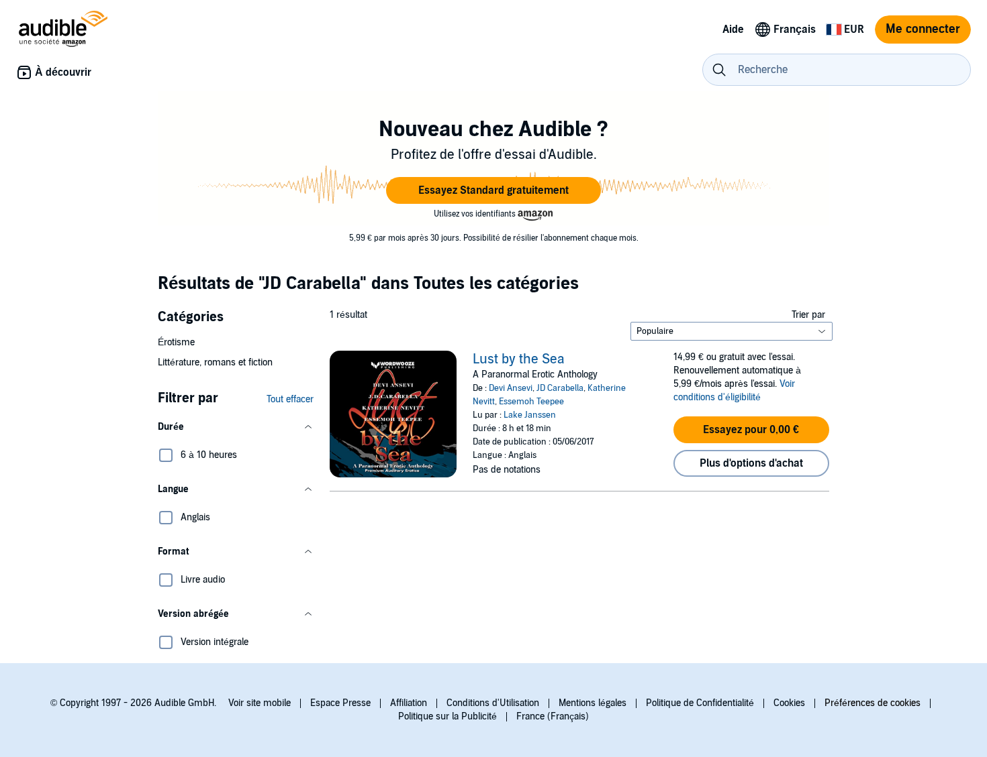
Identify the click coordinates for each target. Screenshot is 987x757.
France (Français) (552, 716)
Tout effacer (290, 399)
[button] (493, 190)
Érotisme (176, 342)
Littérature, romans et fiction (215, 362)
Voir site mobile (259, 703)
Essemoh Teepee (531, 401)
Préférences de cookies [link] (873, 703)
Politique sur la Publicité (447, 716)
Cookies (789, 703)
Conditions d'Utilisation (492, 703)
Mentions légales (592, 703)
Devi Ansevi (510, 388)
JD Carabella (559, 388)
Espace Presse (340, 703)
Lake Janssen (530, 415)
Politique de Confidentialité (700, 703)
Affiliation (408, 703)
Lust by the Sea (519, 359)
